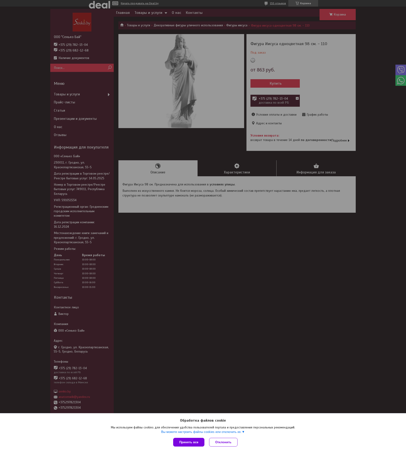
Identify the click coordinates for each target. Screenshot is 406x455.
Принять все (188, 442)
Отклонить (223, 442)
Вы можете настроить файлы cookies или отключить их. (201, 432)
